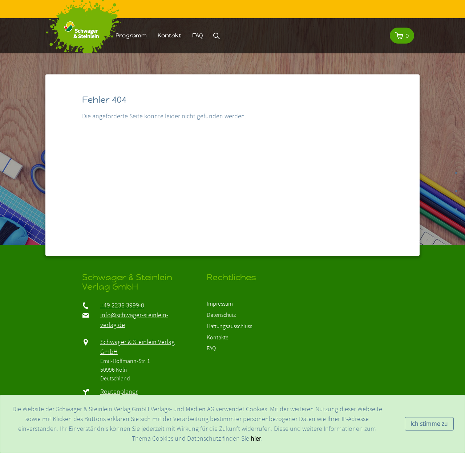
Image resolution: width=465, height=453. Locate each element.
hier (256, 438)
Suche (217, 35)
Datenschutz (221, 315)
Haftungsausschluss (229, 326)
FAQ (197, 35)
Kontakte (218, 337)
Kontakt (169, 35)
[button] (402, 36)
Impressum (220, 303)
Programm (131, 35)
